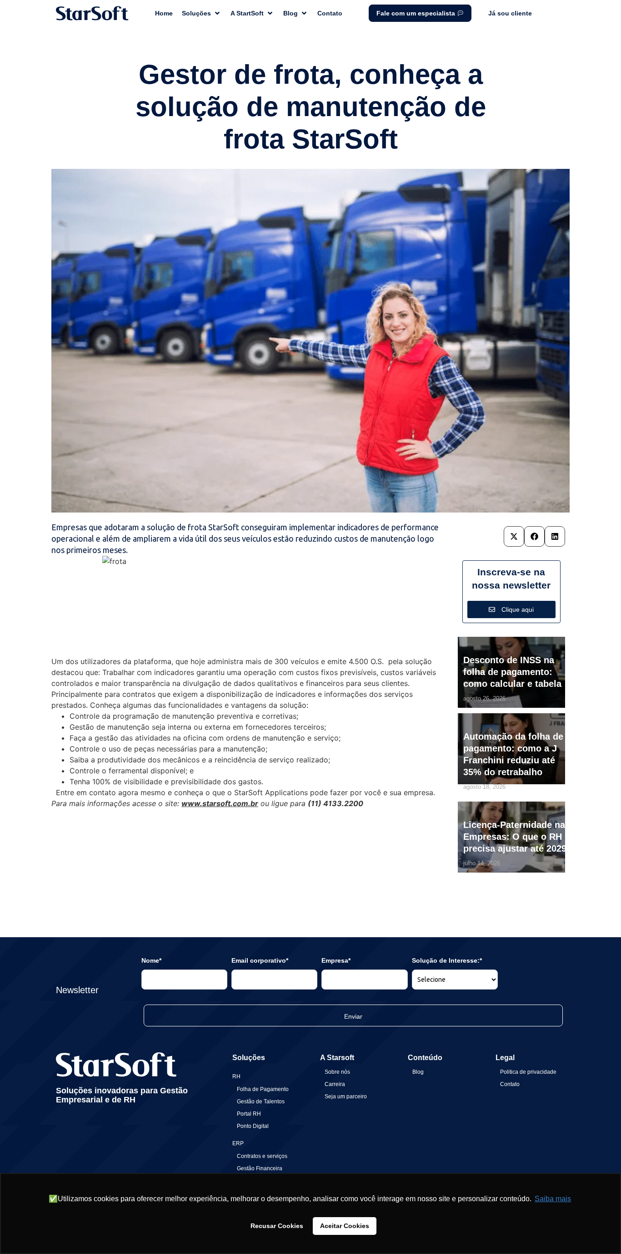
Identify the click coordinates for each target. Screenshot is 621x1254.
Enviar (353, 1016)
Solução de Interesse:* (447, 960)
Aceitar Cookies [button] (344, 1225)
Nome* (151, 960)
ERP (238, 1143)
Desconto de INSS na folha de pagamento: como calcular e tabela (512, 672)
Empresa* (336, 960)
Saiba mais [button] (553, 1199)
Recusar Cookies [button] (276, 1225)
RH (236, 1076)
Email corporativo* (259, 960)
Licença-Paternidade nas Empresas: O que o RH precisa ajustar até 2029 (516, 836)
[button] (514, 536)
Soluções (248, 1057)
